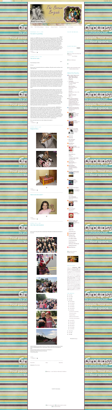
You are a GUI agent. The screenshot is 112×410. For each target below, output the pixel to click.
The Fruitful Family (72, 196)
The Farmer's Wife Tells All (74, 243)
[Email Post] (37, 52)
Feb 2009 (71, 327)
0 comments (33, 358)
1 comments (33, 52)
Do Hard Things (71, 140)
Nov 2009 (71, 303)
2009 (70, 300)
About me (47, 27)
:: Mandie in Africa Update (73, 158)
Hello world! (71, 78)
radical (72, 285)
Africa (79, 269)
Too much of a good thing (36, 33)
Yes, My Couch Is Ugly (73, 240)
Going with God (71, 209)
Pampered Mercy (34, 129)
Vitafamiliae (71, 81)
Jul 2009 (71, 310)
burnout (73, 271)
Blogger (75, 338)
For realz (73, 275)
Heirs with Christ (72, 139)
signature (70, 155)
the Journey (71, 136)
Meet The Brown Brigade (39, 27)
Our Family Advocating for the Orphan (74, 188)
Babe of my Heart (72, 86)
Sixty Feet (70, 91)
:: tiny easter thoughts (72, 159)
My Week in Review (70, 281)
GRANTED (76, 201)
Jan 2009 (71, 328)
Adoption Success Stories (73, 212)
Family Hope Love (72, 242)
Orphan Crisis (69, 283)
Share (31, 51)
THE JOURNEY (72, 165)
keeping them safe (74, 279)
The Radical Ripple (72, 233)
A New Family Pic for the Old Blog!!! (77, 190)
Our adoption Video (62, 27)
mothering (77, 280)
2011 (70, 296)
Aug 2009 (71, 308)
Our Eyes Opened (72, 208)
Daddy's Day (70, 274)
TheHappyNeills (72, 235)
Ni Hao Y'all (71, 229)
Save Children (74, 56)
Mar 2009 (71, 325)
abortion (68, 267)
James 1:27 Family (72, 179)
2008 (70, 331)
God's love (78, 276)
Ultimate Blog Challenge (71, 288)
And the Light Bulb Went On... (73, 197)
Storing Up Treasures (72, 245)
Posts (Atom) (37, 365)
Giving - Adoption (76, 213)
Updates (78, 288)
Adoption (74, 267)
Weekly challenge (76, 289)
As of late (70, 270)
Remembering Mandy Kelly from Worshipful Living (74, 109)
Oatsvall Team (71, 161)
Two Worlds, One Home (73, 200)
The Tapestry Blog (72, 236)
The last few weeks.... (35, 58)
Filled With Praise (72, 247)
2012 (70, 295)
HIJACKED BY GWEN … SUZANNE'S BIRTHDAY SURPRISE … (73, 167)
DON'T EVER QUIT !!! (73, 162)
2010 (70, 298)
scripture (75, 285)
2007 (70, 332)
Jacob (76, 278)
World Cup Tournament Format (75, 181)
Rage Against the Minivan (73, 98)
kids (79, 279)
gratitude (71, 278)
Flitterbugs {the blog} (72, 146)
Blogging (74, 270)
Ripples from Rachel (72, 94)
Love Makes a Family (73, 238)
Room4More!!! (71, 143)
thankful (75, 286)
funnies (68, 276)
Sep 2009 (71, 306)
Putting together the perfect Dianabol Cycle (73, 88)
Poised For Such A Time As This (74, 92)
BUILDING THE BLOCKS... (74, 171)
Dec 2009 (71, 301)
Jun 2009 (71, 320)
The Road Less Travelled (73, 128)
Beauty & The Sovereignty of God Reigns (76, 130)
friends (78, 275)
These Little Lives (72, 154)
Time (78, 286)
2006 (70, 334)
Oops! (70, 95)
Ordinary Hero (77, 281)
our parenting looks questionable (77, 122)
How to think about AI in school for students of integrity (74, 83)
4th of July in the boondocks (37, 225)
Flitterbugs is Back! (77, 147)
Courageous (72, 272)
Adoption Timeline (54, 27)
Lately (69, 280)
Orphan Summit (76, 283)
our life (75, 284)
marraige (73, 280)
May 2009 (72, 322)
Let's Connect (70, 27)
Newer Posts (32, 362)
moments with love (72, 112)
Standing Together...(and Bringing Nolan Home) (73, 221)
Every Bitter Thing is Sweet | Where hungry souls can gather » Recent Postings (74, 76)
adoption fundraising (71, 269)
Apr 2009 (71, 323)
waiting (70, 289)
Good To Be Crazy (72, 231)
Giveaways (73, 276)
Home (32, 27)
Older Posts (61, 362)
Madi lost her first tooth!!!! (36, 194)
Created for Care (78, 272)
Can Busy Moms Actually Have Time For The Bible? (76, 115)
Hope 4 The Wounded (73, 120)
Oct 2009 (71, 304)
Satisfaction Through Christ (74, 107)
